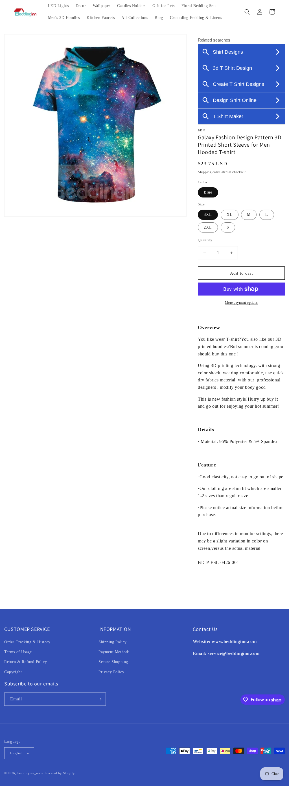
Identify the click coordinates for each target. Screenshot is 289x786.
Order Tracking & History (27, 642)
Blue (208, 192)
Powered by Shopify (60, 773)
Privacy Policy (111, 672)
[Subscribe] (99, 699)
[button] (247, 12)
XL (230, 214)
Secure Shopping (113, 662)
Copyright (13, 672)
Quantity (205, 240)
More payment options (241, 303)
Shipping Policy (112, 642)
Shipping (205, 172)
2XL (208, 227)
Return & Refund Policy (25, 662)
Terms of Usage (18, 652)
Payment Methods (114, 652)
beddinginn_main (30, 773)
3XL (208, 214)
